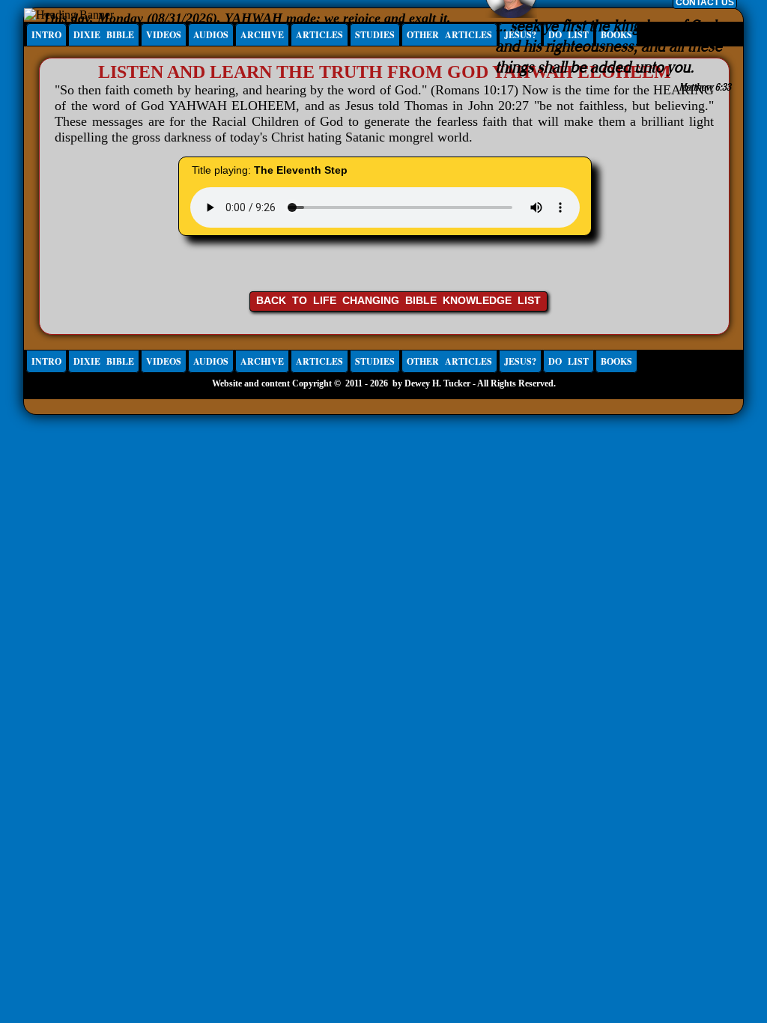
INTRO (46, 34)
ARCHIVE (262, 34)
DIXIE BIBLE (103, 34)
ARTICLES (319, 34)
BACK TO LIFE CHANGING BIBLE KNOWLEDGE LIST (398, 300)
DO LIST (568, 361)
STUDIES (375, 34)
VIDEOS (163, 34)
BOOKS (616, 361)
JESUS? (520, 361)
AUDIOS (210, 34)
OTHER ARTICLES (449, 34)
